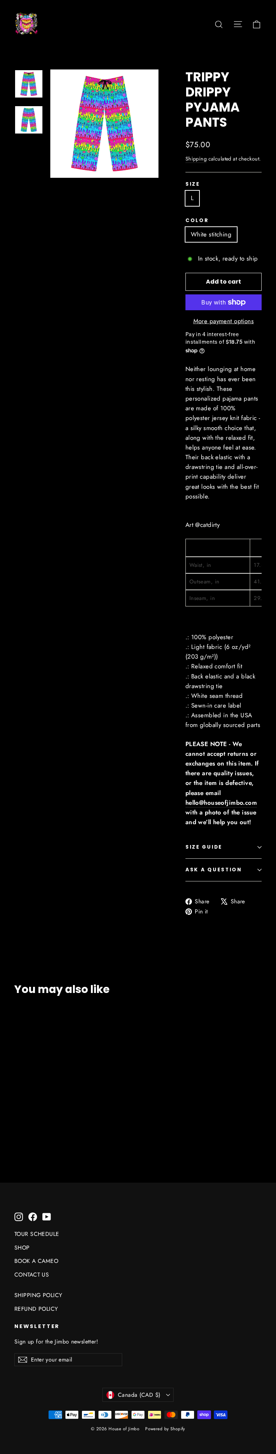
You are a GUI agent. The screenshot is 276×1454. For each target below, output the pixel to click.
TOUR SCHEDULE (36, 1234)
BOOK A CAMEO (36, 1261)
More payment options (223, 321)
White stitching (211, 234)
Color (197, 220)
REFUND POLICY (36, 1309)
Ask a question (213, 869)
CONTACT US (31, 1274)
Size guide (203, 847)
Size (192, 184)
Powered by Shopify (165, 1429)
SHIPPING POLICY (38, 1295)
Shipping (196, 158)
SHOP (22, 1247)
